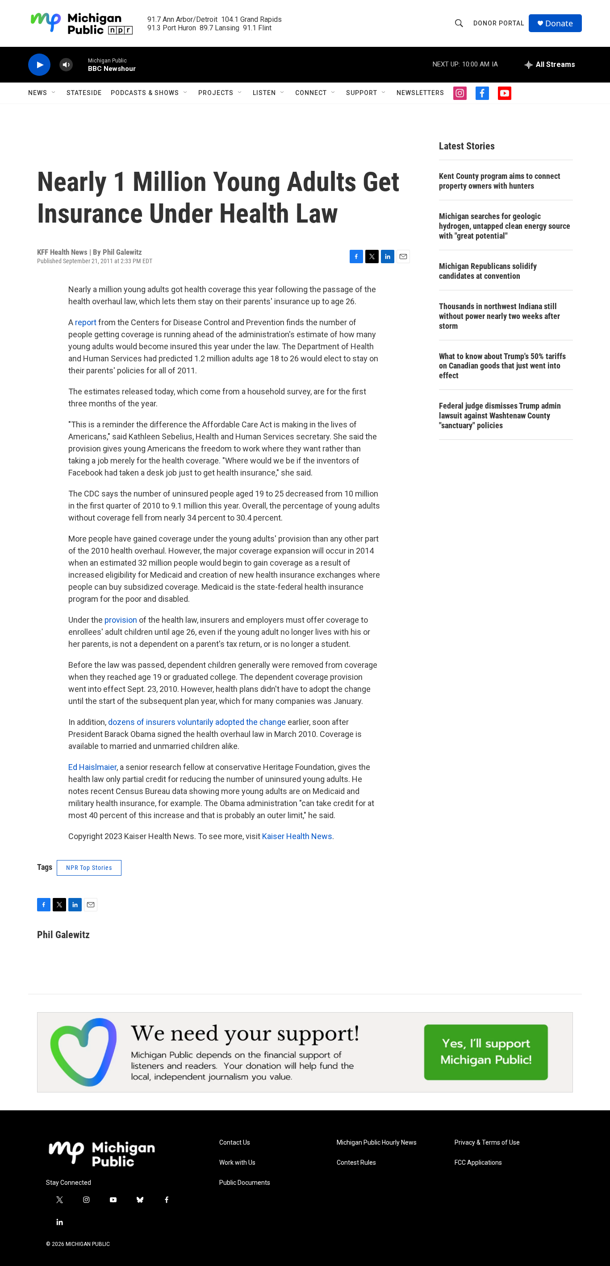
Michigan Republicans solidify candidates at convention (488, 271)
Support (361, 92)
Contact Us (234, 1142)
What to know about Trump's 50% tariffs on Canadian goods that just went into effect (502, 366)
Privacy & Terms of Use (487, 1142)
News (37, 92)
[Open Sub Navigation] (54, 92)
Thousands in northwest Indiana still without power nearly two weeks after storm (499, 316)
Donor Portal (498, 23)
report (85, 322)
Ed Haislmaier (92, 767)
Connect (311, 92)
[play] (39, 65)
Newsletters (420, 92)
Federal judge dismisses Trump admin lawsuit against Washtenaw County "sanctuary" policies (500, 415)
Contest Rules (356, 1162)
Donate (559, 23)
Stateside (84, 92)
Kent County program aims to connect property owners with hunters (499, 180)
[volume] (66, 65)
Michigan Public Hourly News (377, 1142)
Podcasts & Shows (145, 92)
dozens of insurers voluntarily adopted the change (197, 722)
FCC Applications (478, 1162)
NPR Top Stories (89, 867)
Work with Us (237, 1162)
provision (120, 620)
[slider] (80, 64)
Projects (216, 92)
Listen (264, 92)
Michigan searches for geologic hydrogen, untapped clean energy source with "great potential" (504, 225)
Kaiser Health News (297, 836)
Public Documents (244, 1182)
